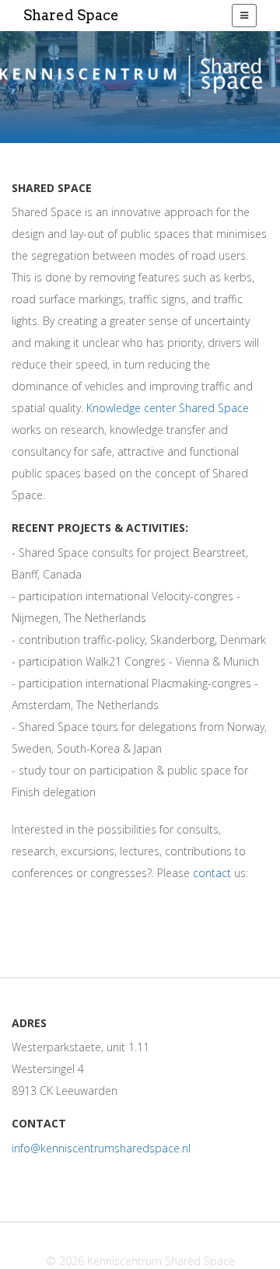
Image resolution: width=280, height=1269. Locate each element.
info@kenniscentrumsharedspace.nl (101, 1148)
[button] (244, 15)
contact (212, 872)
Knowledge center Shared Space (167, 407)
